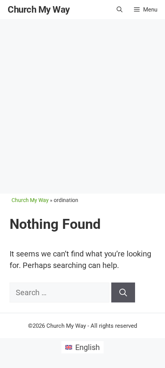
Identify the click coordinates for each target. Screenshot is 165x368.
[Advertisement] (82, 105)
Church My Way (39, 9)
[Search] (123, 292)
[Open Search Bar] (119, 9)
